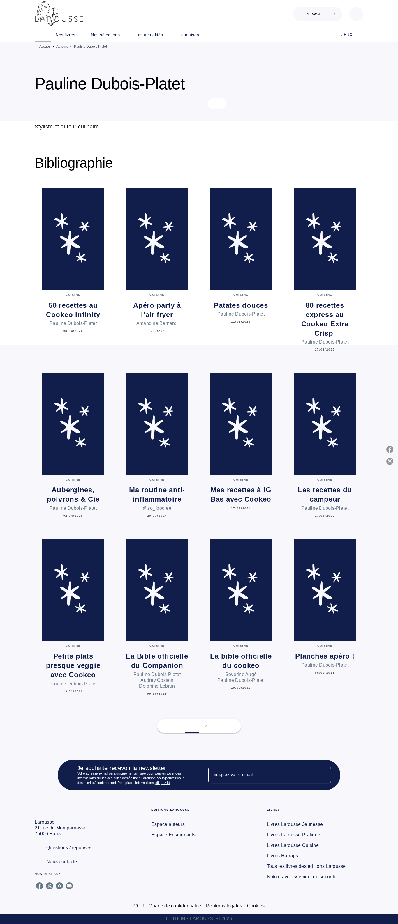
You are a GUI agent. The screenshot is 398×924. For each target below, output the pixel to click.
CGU (138, 905)
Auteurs (62, 47)
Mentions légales (224, 905)
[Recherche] (356, 14)
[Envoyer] (324, 775)
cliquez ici (162, 783)
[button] (317, 14)
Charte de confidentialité (175, 905)
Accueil (44, 47)
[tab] (43, 35)
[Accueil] (59, 14)
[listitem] (40, 886)
